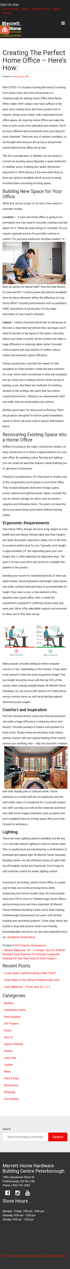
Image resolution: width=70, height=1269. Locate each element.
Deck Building (12, 1016)
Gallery (56, 9)
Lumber (8, 1064)
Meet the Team (41, 9)
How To (8, 1037)
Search (7, 1129)
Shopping (9, 1092)
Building (8, 1003)
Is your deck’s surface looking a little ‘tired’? (30, 973)
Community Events (15, 1010)
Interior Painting (13, 1044)
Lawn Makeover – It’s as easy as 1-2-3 (27, 986)
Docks (8, 1030)
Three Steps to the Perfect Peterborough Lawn (32, 980)
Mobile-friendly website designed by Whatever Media (35, 1256)
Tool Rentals (11, 1099)
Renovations (38, 945)
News (7, 1071)
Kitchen (8, 1051)
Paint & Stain (11, 1078)
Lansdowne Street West (20, 937)
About (25, 9)
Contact (6, 13)
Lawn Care (10, 1057)
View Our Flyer (10, 9)
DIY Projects (22, 945)
